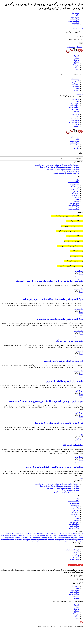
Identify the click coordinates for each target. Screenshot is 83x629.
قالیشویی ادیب (32, 533)
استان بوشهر (80, 533)
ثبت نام (80, 47)
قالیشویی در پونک (16, 537)
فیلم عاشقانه (74, 559)
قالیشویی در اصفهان (14, 533)
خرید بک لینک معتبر (75, 565)
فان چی (76, 201)
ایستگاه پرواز (74, 533)
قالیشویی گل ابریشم (27, 539)
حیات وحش (75, 186)
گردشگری (38, 540)
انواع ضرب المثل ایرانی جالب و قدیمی (66, 173)
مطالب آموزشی (73, 205)
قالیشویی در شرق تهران (28, 535)
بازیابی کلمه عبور (72, 47)
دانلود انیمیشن (74, 236)
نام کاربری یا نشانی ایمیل (74, 32)
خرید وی (77, 256)
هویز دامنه (75, 555)
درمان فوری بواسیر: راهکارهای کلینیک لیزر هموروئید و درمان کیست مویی (46, 401)
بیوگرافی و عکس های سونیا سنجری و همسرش (63, 169)
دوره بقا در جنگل (74, 241)
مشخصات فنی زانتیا (73, 445)
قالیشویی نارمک (36, 539)
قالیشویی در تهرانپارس (59, 535)
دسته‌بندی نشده (74, 189)
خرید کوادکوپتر (48, 533)
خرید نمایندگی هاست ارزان (70, 246)
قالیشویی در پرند (24, 537)
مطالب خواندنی (74, 21)
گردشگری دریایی (32, 540)
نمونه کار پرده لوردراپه (9, 539)
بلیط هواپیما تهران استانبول (70, 266)
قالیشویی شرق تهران (69, 539)
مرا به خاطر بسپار (74, 39)
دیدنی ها (76, 25)
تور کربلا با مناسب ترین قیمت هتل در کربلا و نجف (58, 423)
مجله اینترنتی (74, 203)
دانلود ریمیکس (74, 221)
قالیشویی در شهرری (6, 535)
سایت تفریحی (74, 195)
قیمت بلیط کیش (18, 539)
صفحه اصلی (75, 13)
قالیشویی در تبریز (79, 535)
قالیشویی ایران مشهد (24, 533)
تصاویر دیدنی (74, 17)
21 (75, 479)
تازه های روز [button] (79, 94)
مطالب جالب (74, 19)
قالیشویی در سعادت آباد (39, 535)
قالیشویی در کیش (79, 539)
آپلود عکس (75, 557)
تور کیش (63, 533)
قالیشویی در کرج (8, 537)
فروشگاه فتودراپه (40, 533)
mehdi (81, 293)
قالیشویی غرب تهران (59, 539)
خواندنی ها (75, 23)
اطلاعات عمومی (73, 182)
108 (78, 180)
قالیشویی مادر (51, 539)
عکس (77, 15)
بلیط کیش (68, 533)
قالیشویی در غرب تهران (59, 537)
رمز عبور (80, 35)
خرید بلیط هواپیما (73, 261)
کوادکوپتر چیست (45, 540)
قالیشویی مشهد (43, 539)
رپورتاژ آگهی (75, 193)
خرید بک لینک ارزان (72, 550)
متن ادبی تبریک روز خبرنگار (70, 171)
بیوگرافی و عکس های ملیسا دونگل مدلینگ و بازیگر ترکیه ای (59, 167)
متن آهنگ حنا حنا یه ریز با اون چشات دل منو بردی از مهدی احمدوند (57, 165)
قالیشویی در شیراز (69, 537)
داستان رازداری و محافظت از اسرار (64, 381)
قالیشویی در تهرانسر (70, 535)
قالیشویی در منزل (33, 537)
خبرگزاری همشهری (56, 533)
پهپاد (61, 540)
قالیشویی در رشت (50, 535)
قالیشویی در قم (49, 537)
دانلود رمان (75, 551)
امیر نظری (79, 438)
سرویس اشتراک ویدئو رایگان (69, 231)
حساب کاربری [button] (78, 28)
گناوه (27, 540)
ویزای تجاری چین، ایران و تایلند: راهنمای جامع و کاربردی (54, 467)
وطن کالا (76, 251)
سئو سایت (75, 553)
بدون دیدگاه (79, 276)
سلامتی (76, 197)
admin (81, 274)
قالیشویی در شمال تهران (16, 535)
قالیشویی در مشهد (41, 537)
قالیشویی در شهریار (78, 537)
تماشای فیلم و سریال (72, 226)
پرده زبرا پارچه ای (67, 540)
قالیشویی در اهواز (5, 533)
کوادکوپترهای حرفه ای (55, 540)
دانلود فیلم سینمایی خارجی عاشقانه (67, 216)
